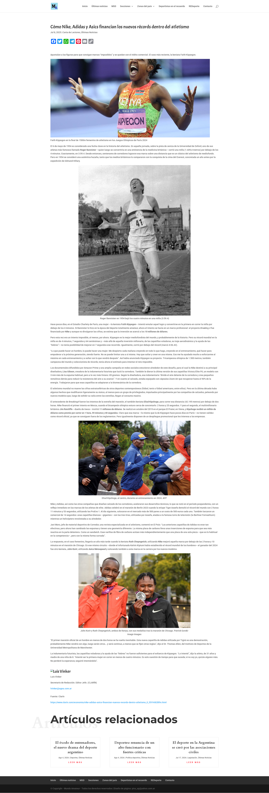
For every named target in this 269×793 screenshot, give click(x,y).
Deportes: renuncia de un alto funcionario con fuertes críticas (134, 747)
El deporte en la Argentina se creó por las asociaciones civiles (193, 747)
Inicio (85, 6)
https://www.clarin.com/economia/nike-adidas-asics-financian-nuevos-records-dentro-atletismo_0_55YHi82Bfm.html (108, 702)
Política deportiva (133, 758)
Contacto (207, 6)
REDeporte (194, 6)
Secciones (125, 6)
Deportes (74, 758)
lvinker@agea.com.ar (61, 688)
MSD (113, 6)
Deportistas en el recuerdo (172, 6)
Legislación (192, 758)
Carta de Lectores (71, 32)
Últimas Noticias (89, 32)
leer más (75, 762)
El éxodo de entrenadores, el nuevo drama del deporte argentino (75, 747)
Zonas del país (144, 6)
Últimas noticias (100, 6)
